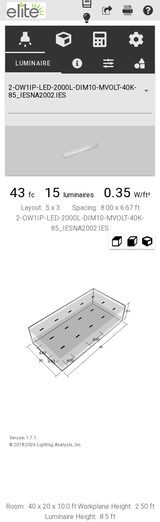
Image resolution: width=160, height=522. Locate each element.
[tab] (25, 39)
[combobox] (80, 98)
